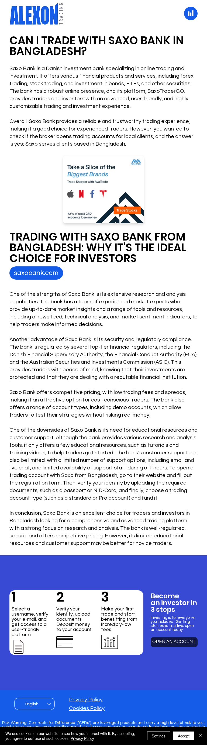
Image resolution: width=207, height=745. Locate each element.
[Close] (200, 736)
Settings (158, 736)
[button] (36, 273)
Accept (183, 736)
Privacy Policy (86, 699)
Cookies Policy (87, 708)
